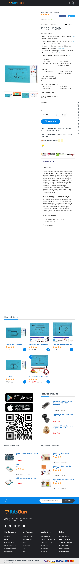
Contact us (61, 48)
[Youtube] (24, 526)
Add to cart (52, 122)
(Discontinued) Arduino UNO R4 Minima (27, 454)
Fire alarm (9, 377)
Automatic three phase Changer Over (61, 454)
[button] (45, 14)
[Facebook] (5, 526)
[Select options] (24, 349)
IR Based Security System (14, 344)
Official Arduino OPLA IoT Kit (26, 478)
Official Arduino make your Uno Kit (27, 466)
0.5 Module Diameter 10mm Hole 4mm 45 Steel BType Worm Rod (62, 403)
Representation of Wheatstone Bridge (63, 344)
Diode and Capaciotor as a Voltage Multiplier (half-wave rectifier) (39, 377)
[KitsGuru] (16, 3)
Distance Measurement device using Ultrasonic (63, 480)
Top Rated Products (50, 445)
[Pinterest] (19, 526)
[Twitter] (10, 526)
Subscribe (68, 501)
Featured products (49, 393)
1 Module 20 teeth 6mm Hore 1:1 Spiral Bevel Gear (63, 415)
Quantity (44, 114)
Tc (74, 36)
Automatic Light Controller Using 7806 (62, 467)
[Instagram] (15, 526)
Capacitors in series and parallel (39, 344)
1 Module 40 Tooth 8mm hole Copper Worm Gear (63, 427)
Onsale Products (11, 445)
